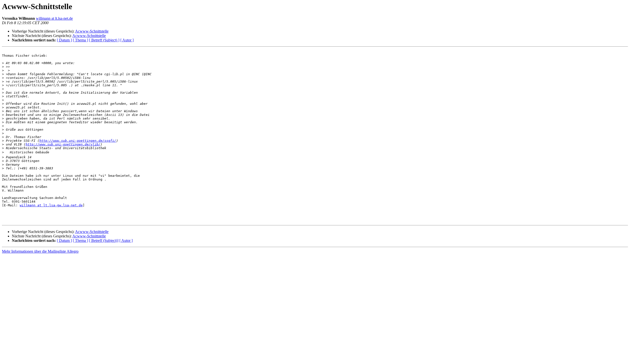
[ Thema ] (80, 40)
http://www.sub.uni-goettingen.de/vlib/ (63, 144)
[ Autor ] (127, 40)
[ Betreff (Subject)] (103, 240)
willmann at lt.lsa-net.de (54, 18)
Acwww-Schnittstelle (92, 31)
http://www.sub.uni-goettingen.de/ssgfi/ (77, 140)
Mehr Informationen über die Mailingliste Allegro (40, 251)
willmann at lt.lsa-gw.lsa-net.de (51, 205)
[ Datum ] (64, 40)
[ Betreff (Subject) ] (104, 40)
